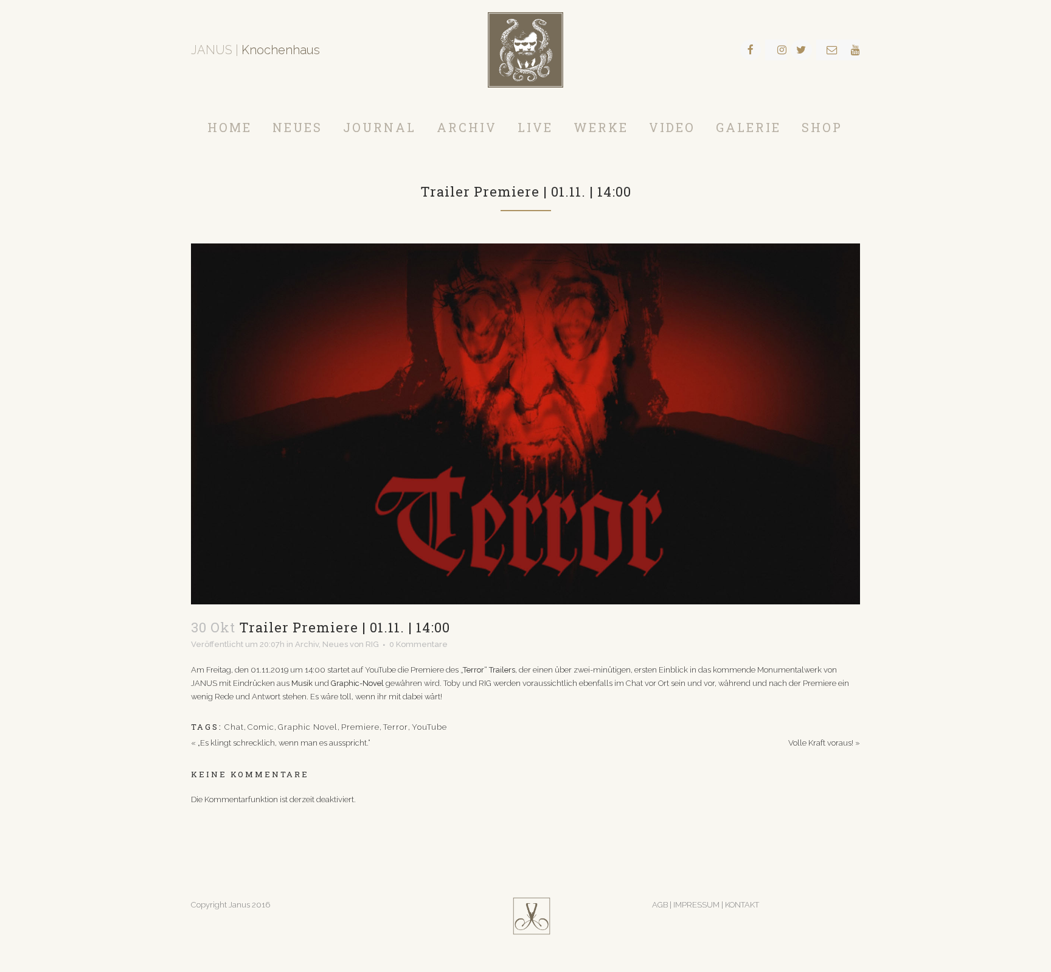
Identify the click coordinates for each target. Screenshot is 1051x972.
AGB (660, 904)
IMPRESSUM (697, 904)
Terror (395, 727)
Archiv (307, 644)
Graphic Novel (308, 727)
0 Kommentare (418, 644)
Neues (335, 644)
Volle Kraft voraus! (820, 742)
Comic (261, 727)
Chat (234, 727)
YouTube (429, 727)
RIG (372, 644)
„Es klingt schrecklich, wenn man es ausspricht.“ (284, 742)
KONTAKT (742, 904)
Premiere (360, 727)
